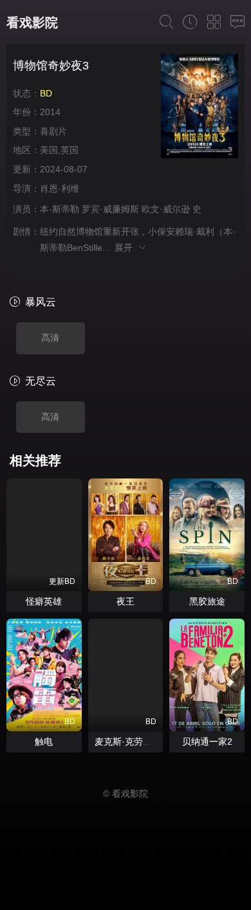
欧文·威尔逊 (166, 209)
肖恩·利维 (59, 188)
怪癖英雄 (44, 601)
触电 (44, 741)
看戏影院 (32, 22)
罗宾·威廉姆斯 (110, 209)
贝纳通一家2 (207, 741)
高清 (50, 337)
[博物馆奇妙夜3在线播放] (199, 107)
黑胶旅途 (207, 601)
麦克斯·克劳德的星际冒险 (146, 741)
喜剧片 (53, 131)
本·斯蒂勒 (59, 209)
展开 (126, 247)
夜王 (125, 601)
